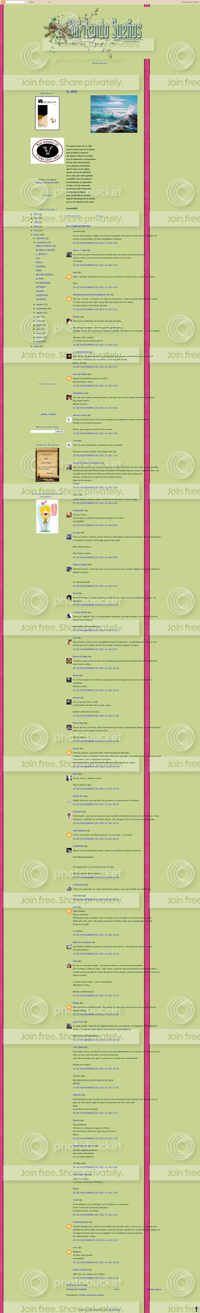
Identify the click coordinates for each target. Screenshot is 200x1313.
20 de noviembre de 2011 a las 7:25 (95, 1193)
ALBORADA (78, 846)
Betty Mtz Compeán (82, 942)
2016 (36, 218)
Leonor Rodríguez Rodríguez (86, 463)
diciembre (41, 238)
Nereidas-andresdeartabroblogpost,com (91, 294)
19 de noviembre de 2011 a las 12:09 (96, 741)
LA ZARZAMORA (81, 352)
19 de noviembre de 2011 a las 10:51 (96, 690)
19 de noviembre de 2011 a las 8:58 (95, 557)
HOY (38, 258)
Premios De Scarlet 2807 (47, 182)
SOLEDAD (41, 299)
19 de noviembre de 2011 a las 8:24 (95, 525)
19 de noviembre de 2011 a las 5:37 (95, 367)
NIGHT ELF (78, 796)
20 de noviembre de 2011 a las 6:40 (95, 1167)
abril (38, 329)
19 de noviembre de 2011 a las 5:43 (95, 408)
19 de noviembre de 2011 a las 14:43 (96, 839)
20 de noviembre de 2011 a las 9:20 (95, 1215)
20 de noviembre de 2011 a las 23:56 (96, 1262)
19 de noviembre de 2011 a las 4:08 (95, 243)
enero (39, 341)
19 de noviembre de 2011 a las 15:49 (96, 935)
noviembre (41, 242)
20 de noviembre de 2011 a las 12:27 (96, 1240)
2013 (36, 226)
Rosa (75, 774)
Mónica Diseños (80, 1269)
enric (75, 1247)
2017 (36, 214)
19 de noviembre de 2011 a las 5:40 (95, 386)
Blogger (114, 1310)
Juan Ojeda (78, 1047)
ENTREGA (41, 287)
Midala (76, 1003)
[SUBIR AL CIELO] (196, 1309)
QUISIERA (41, 266)
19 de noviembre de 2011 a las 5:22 (95, 309)
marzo (39, 333)
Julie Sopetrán (79, 830)
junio (38, 321)
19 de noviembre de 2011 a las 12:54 (96, 789)
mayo (39, 325)
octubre (40, 304)
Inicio (116, 1289)
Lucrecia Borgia (80, 612)
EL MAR (39, 279)
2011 (36, 234)
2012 (36, 230)
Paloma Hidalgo (80, 564)
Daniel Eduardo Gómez (84, 1146)
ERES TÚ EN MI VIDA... (47, 246)
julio (38, 317)
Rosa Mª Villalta (80, 374)
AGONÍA (40, 291)
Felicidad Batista (80, 1222)
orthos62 (77, 1095)
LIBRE (39, 270)
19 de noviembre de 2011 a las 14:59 (96, 877)
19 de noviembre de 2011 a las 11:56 (96, 716)
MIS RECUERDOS (44, 274)
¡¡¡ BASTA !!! (41, 254)
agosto (39, 312)
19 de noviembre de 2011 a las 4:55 (95, 287)
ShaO (75, 593)
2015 (36, 222)
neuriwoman (78, 884)
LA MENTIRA (42, 295)
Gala (75, 961)
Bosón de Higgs (80, 656)
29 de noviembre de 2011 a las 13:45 (96, 1278)
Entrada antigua (154, 1289)
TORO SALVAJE (80, 1174)
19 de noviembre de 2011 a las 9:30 (95, 630)
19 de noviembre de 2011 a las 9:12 (95, 605)
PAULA (39, 262)
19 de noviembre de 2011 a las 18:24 (96, 1040)
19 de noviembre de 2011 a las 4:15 (95, 265)
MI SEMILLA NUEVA (45, 250)
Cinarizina (77, 811)
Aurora (76, 748)
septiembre (41, 308)
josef (75, 272)
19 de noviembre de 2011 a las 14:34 (96, 823)
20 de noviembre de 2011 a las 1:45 (95, 1138)
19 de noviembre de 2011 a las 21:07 (96, 1087)
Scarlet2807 (78, 510)
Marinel (76, 1120)
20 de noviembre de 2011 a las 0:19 (95, 1113)
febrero (40, 337)
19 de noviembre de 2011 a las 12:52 (96, 766)
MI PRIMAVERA (43, 283)
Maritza (76, 317)
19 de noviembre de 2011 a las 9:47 (95, 649)
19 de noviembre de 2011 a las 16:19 (96, 954)
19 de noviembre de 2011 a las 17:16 (96, 995)
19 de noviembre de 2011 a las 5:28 (95, 345)
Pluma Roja (78, 723)
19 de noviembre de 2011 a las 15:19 (96, 899)
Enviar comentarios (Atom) (92, 1295)
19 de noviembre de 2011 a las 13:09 (96, 804)
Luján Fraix (78, 1022)
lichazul (76, 697)
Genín (76, 675)
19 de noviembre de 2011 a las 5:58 (95, 433)
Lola (75, 637)
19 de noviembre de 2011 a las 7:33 (95, 455)
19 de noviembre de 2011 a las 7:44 (95, 487)
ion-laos (76, 532)
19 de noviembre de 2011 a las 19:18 (96, 1069)
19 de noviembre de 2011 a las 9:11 (95, 586)
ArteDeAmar (78, 393)
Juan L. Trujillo (79, 250)
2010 (36, 346)
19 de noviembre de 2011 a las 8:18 (95, 503)
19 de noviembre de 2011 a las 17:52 (96, 1014)
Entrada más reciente (76, 1289)
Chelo (76, 1200)
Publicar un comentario (77, 1285)
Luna (75, 440)
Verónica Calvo (80, 415)
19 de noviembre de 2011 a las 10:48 (96, 668)
